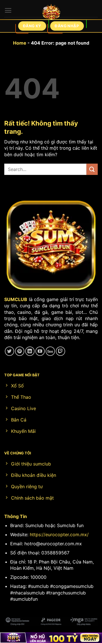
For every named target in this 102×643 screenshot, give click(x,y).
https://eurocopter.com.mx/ (59, 534)
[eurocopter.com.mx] (51, 13)
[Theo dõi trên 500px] (50, 351)
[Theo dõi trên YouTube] (40, 351)
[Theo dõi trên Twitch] (60, 351)
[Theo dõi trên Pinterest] (19, 351)
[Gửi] (92, 169)
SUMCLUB (15, 299)
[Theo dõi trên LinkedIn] (30, 351)
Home (19, 43)
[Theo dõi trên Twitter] (9, 351)
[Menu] (8, 10)
